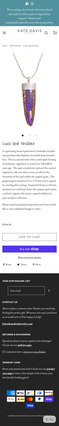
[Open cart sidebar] (54, 32)
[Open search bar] (46, 32)
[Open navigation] (4, 32)
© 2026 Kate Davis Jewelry (17, 415)
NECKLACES (15, 45)
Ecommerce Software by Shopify (39, 415)
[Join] (49, 290)
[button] (29, 92)
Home (4, 45)
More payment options (29, 257)
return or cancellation (35, 351)
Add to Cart (29, 237)
